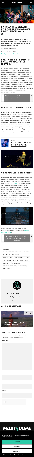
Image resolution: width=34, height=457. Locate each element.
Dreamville (6, 254)
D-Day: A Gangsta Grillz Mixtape (12, 252)
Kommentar (6, 340)
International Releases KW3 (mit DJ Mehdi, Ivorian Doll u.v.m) (21, 144)
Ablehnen (17, 446)
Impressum (28, 454)
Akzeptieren (17, 441)
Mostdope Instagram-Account (9, 53)
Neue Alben (6, 263)
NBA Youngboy (25, 260)
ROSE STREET (22, 266)
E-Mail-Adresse (7, 381)
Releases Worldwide (9, 266)
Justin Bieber (7, 260)
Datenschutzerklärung (8, 454)
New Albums (16, 263)
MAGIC (16, 183)
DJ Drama (26, 252)
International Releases (22, 257)
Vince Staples (7, 268)
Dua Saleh (16, 254)
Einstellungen (17, 451)
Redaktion (7, 34)
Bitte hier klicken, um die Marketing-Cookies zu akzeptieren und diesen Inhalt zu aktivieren (17, 98)
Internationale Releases (20, 34)
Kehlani (16, 260)
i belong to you (7, 257)
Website (4, 390)
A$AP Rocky (6, 249)
